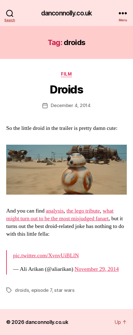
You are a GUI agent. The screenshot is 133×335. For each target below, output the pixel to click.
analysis (55, 210)
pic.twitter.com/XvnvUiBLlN (46, 255)
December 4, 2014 (71, 105)
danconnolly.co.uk (66, 13)
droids (22, 290)
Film (66, 74)
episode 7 (41, 290)
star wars (64, 290)
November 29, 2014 (97, 269)
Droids (66, 89)
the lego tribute (83, 210)
